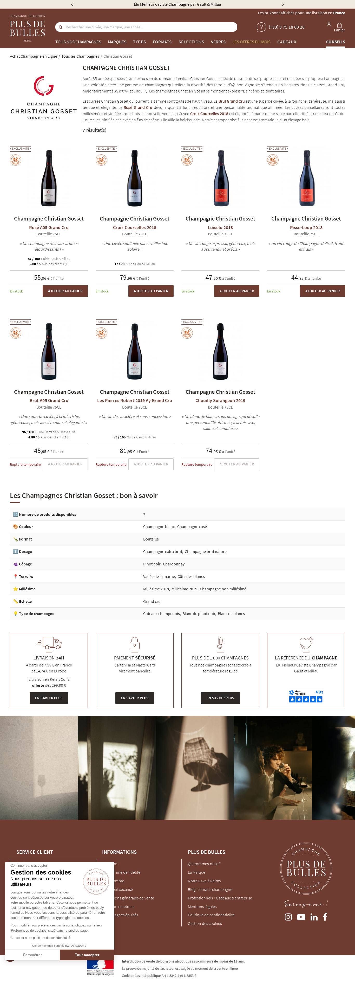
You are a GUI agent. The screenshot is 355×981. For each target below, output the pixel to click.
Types (139, 42)
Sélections (191, 42)
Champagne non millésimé (223, 588)
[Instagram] (288, 916)
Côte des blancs (191, 576)
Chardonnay (174, 563)
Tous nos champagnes (78, 42)
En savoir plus (49, 698)
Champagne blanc (159, 526)
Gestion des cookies (205, 923)
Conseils (335, 42)
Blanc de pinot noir (198, 613)
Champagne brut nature (206, 551)
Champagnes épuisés (120, 914)
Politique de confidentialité (211, 914)
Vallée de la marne (159, 576)
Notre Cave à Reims (204, 880)
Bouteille (151, 539)
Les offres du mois (251, 42)
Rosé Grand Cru (138, 107)
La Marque (196, 872)
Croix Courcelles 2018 (209, 113)
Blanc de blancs (231, 613)
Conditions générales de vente (128, 897)
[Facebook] (325, 916)
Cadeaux (287, 42)
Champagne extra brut (162, 551)
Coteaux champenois (161, 613)
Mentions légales (202, 906)
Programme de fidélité (121, 872)
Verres (218, 42)
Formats (162, 42)
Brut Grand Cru (232, 101)
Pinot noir (151, 563)
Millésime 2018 (156, 588)
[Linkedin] (314, 916)
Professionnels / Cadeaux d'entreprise (220, 897)
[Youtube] (301, 916)
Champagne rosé (192, 526)
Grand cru (152, 601)
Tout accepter (87, 955)
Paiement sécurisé (117, 889)
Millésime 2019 (184, 588)
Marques (117, 42)
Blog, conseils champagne (210, 889)
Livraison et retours (118, 906)
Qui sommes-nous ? (204, 863)
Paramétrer (32, 955)
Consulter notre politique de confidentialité (40, 938)
